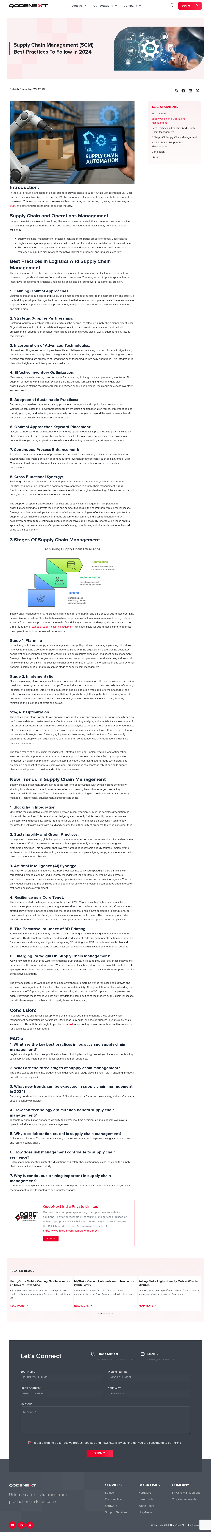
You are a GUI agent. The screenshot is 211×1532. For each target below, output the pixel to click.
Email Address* (31, 1388)
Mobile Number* (119, 1371)
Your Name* (28, 1371)
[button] (176, 90)
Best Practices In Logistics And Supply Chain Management (173, 130)
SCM (12, 205)
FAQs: (155, 157)
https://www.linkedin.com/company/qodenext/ (71, 1230)
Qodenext (67, 1024)
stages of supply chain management (52, 626)
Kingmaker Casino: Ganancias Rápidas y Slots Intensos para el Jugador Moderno (169, 1283)
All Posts (51, 1238)
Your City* (114, 1388)
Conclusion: (158, 151)
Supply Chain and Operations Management (168, 120)
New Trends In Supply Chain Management (168, 144)
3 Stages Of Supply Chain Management (174, 137)
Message (26, 1404)
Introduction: (159, 113)
